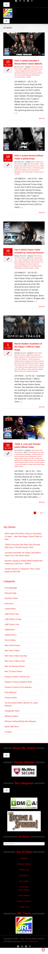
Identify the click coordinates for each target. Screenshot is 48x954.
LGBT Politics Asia (12, 614)
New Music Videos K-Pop (15, 661)
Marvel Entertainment (28, 363)
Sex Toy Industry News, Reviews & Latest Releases (21, 704)
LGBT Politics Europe (13, 619)
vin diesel (28, 77)
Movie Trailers (36, 67)
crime (29, 260)
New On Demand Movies (15, 666)
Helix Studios (24, 889)
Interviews (9, 603)
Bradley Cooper (18, 357)
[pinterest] (20, 1)
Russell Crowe (33, 460)
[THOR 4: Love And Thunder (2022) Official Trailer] (24, 427)
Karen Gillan (18, 363)
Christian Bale (18, 454)
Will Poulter (27, 371)
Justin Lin (40, 262)
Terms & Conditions (30, 941)
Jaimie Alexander (19, 456)
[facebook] (32, 1)
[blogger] (16, 1)
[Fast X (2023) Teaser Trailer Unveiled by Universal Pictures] (24, 233)
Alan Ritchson (35, 69)
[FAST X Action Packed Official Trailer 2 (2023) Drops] (24, 139)
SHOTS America (24, 895)
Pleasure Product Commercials (17, 676)
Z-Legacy (8, 732)
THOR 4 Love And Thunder (31, 462)
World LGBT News (12, 726)
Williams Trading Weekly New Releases (20, 721)
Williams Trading (11, 716)
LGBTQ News (10, 629)
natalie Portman (23, 458)
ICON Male (24, 887)
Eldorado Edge (10, 593)
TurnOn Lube (24, 869)
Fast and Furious (29, 71)
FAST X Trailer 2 (28, 168)
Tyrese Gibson (36, 75)
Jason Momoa (29, 73)
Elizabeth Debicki (19, 361)
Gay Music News (11, 598)
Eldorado (24, 858)
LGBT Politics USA (12, 624)
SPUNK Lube (24, 907)
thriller (22, 172)
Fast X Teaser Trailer (37, 260)
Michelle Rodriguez (26, 75)
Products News (11, 697)
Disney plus (36, 359)
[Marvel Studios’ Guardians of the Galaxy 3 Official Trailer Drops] (24, 327)
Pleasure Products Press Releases (18, 687)
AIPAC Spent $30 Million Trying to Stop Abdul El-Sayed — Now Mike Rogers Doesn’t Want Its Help (23, 536)
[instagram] (28, 1)
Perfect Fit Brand (24, 901)
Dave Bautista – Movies (25, 359)
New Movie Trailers (19, 258)
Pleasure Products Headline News (18, 682)
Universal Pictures (19, 77)
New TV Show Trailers (13, 671)
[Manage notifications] (43, 949)
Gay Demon (24, 875)
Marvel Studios (39, 363)
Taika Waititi (40, 460)
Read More (42, 118)
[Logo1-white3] (7, 9)
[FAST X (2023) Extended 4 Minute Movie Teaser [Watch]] (24, 44)
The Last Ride (33, 266)
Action (29, 69)
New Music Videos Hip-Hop (16, 656)
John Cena (17, 75)
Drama (21, 168)
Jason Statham (38, 73)
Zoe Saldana (34, 371)
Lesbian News (10, 608)
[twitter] (24, 1)
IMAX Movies (21, 73)
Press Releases (11, 692)
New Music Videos (12, 650)
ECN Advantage (11, 588)
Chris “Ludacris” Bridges (20, 260)
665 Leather (24, 881)
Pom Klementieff (19, 365)
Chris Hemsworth (32, 452)
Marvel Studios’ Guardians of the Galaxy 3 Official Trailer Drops (28, 347)
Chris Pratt (26, 357)
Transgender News (12, 711)
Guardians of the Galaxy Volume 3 (34, 361)
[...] (15, 113)
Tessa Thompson (19, 462)
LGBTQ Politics (11, 635)
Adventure (37, 355)
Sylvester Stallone (28, 367)
